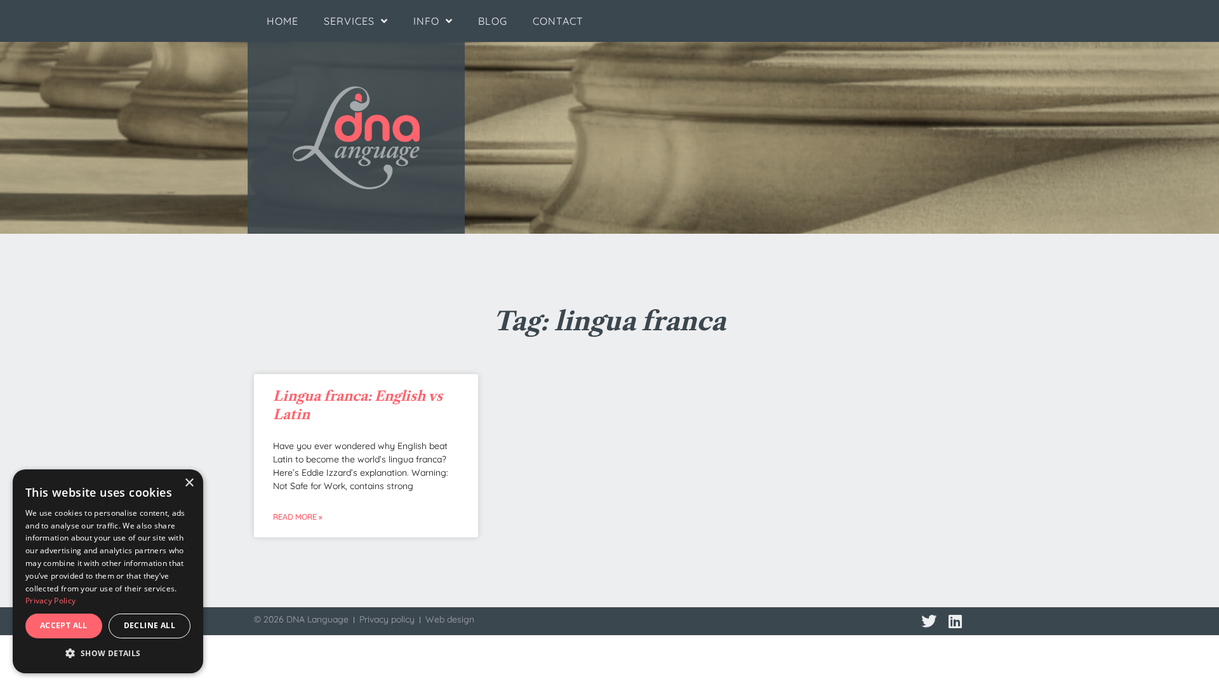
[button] (107, 654)
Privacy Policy (50, 600)
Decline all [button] (149, 625)
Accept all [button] (64, 625)
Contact (558, 21)
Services (349, 21)
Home (282, 21)
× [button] (189, 483)
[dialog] (108, 571)
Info (426, 21)
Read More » (297, 516)
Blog (492, 21)
